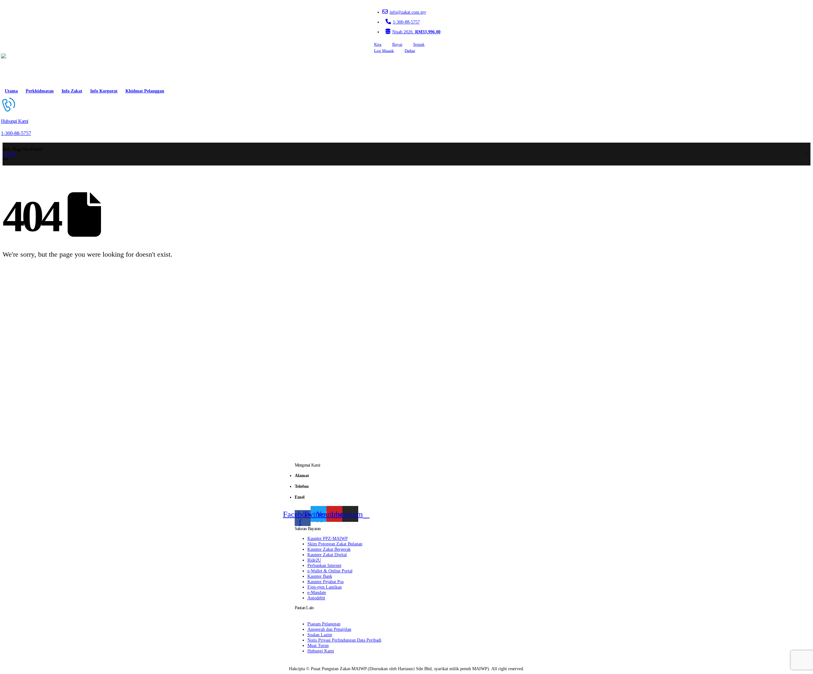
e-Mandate (316, 592)
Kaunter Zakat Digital (327, 554)
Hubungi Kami (320, 650)
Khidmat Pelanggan (144, 91)
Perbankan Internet (324, 565)
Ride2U (314, 560)
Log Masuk (384, 50)
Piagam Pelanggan (323, 623)
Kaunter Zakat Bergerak (329, 549)
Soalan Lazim (319, 634)
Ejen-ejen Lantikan (324, 587)
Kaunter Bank (319, 576)
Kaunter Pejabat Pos (325, 581)
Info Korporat (104, 91)
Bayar (397, 44)
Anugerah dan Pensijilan (329, 629)
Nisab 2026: (416, 31)
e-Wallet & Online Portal (330, 570)
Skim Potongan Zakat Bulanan (334, 543)
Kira (377, 44)
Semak (419, 44)
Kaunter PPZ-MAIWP (327, 538)
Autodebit (316, 597)
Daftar (410, 50)
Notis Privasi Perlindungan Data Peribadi (344, 640)
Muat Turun (318, 645)
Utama (11, 91)
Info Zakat (72, 91)
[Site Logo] (19, 69)
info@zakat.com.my (408, 12)
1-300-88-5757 (406, 21)
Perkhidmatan (40, 91)
